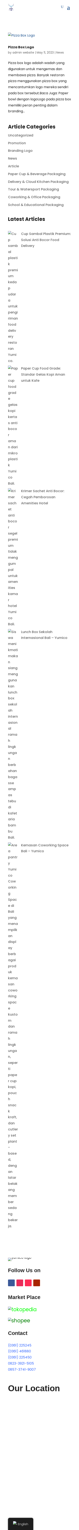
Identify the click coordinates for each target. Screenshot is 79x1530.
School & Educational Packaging (36, 204)
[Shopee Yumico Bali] (19, 1320)
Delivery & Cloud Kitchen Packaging (38, 181)
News (60, 52)
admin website (23, 52)
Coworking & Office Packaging (34, 197)
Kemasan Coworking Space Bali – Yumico (44, 848)
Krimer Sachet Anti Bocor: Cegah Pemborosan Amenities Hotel (42, 497)
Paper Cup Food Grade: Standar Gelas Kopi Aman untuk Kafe (43, 374)
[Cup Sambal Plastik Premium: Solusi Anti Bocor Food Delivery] (13, 360)
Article (13, 166)
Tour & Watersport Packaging (33, 189)
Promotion (17, 143)
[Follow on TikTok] (28, 1283)
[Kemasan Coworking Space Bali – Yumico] (13, 1226)
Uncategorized (20, 135)
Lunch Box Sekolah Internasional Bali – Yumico (44, 634)
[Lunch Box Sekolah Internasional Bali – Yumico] (13, 837)
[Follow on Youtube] (36, 1283)
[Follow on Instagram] (19, 1283)
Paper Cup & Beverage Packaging (37, 174)
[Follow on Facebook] (11, 1283)
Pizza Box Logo (21, 47)
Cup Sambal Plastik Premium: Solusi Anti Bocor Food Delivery (46, 239)
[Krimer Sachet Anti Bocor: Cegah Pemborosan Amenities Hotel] (13, 624)
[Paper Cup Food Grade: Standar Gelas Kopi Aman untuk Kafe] (13, 483)
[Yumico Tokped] (22, 1309)
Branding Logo (20, 150)
